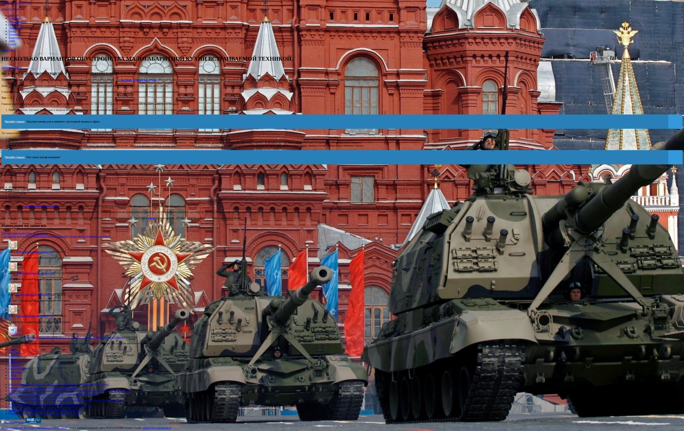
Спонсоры (7, 50)
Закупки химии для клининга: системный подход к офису (44, 387)
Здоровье (14, 34)
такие (151, 218)
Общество (15, 24)
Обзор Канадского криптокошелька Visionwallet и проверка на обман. (55, 236)
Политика (15, 18)
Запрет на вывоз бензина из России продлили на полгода (43, 410)
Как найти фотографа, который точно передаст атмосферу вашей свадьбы (53, 394)
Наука (12, 31)
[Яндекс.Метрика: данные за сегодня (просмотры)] (13, 422)
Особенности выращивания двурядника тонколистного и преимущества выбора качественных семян (70, 390)
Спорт (12, 43)
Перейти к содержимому (16, 2)
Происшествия (18, 21)
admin (18, 67)
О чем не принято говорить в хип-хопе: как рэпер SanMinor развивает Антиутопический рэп (65, 400)
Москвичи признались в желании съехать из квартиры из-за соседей (50, 406)
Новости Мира (10, 9)
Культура (14, 37)
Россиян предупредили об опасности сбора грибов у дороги (45, 413)
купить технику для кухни (41, 205)
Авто (12, 40)
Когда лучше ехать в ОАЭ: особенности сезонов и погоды (44, 397)
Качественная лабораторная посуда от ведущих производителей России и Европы (74, 337)
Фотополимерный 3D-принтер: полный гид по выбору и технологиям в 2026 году (59, 384)
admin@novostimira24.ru (156, 427)
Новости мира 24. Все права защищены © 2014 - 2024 (34, 427)
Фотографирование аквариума (34, 251)
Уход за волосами (24, 233)
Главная (13, 15)
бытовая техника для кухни (139, 79)
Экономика (15, 27)
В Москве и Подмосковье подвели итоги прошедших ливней (46, 403)
